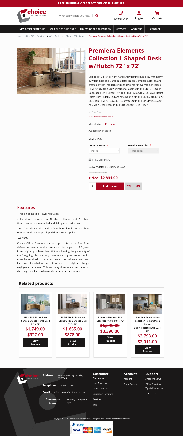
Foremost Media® (122, 418)
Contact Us (151, 393)
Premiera (110, 124)
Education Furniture (103, 393)
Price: (94, 178)
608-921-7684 (67, 385)
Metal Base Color (138, 145)
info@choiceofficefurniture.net (69, 392)
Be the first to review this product (101, 116)
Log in (139, 18)
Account (128, 378)
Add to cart (110, 186)
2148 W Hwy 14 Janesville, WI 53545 (70, 377)
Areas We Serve (153, 378)
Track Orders (130, 384)
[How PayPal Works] (91, 428)
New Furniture (100, 383)
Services (97, 399)
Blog (95, 404)
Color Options (97, 145)
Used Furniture (100, 388)
